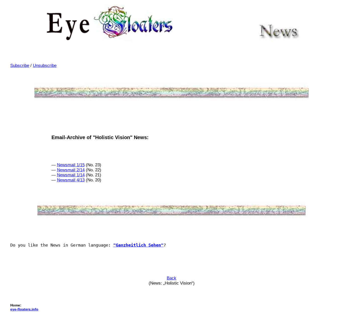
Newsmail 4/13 (71, 180)
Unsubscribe (44, 65)
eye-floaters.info (24, 309)
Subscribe (19, 65)
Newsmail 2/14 (71, 170)
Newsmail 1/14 (71, 175)
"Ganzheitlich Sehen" (138, 245)
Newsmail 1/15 (71, 165)
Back (171, 278)
